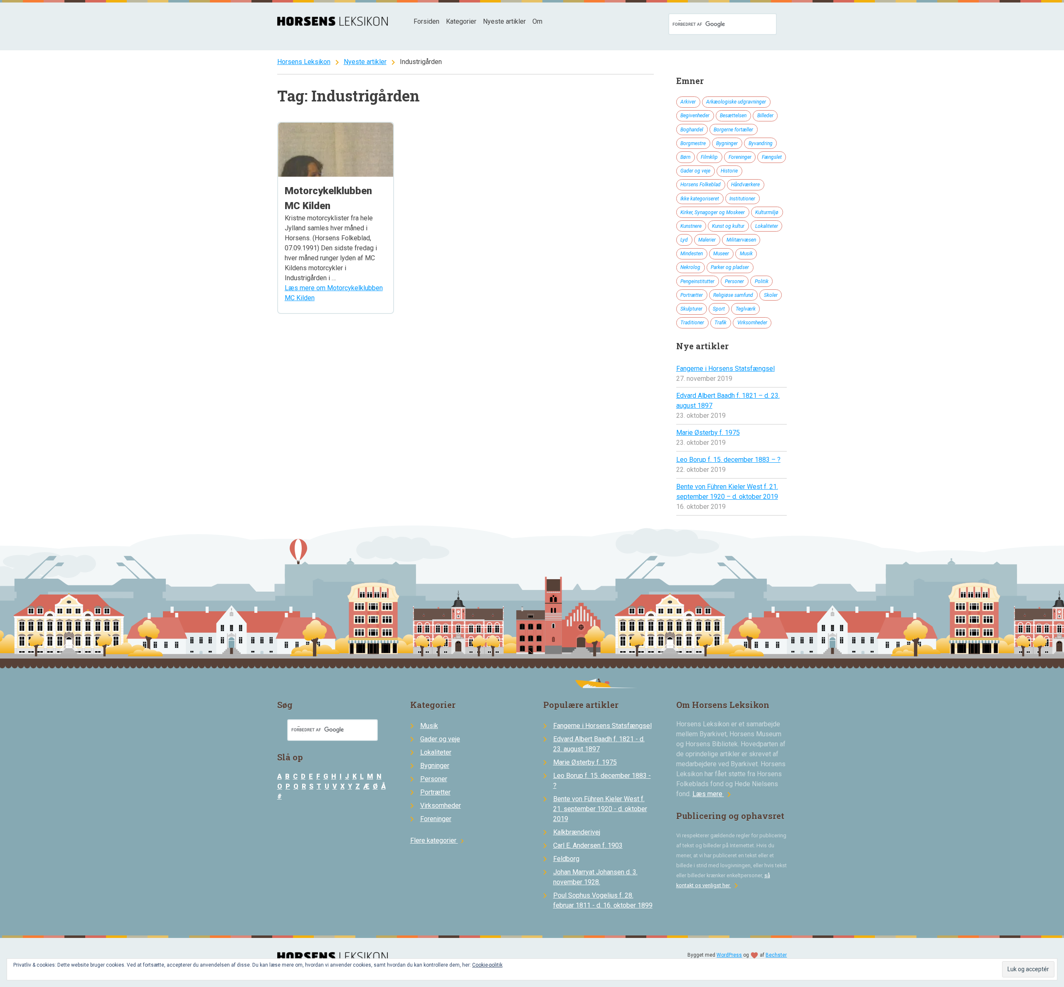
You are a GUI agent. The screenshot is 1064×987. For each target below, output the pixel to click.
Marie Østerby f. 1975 (708, 433)
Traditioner (692, 323)
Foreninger (740, 157)
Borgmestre (693, 143)
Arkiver (688, 102)
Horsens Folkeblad (700, 185)
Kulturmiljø (766, 212)
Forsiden (426, 21)
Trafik (720, 323)
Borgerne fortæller (733, 130)
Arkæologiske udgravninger (736, 102)
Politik (761, 281)
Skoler (771, 295)
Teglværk (746, 309)
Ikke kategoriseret (699, 199)
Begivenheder (694, 115)
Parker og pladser (730, 267)
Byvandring (761, 143)
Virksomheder (752, 323)
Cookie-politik (487, 965)
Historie (729, 171)
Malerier (707, 240)
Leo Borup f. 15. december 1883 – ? (728, 460)
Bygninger (727, 143)
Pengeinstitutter (697, 281)
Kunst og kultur (728, 226)
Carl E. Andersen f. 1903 (588, 845)
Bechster (776, 955)
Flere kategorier (438, 840)
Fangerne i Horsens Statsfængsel (725, 369)
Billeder (765, 115)
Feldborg (566, 859)
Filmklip (709, 157)
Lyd (684, 240)
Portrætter (691, 295)
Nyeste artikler (504, 21)
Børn (685, 157)
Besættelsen (733, 115)
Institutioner (742, 199)
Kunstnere (691, 226)
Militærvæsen (741, 240)
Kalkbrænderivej (576, 832)
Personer (734, 281)
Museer (721, 254)
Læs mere (713, 794)
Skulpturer (691, 309)
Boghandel (691, 130)
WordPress (729, 955)
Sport (719, 309)
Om (537, 21)
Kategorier (461, 21)
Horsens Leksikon (303, 62)
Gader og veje (695, 171)
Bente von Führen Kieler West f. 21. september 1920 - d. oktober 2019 (600, 809)
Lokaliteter (766, 226)
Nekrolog (690, 267)
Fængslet (772, 157)
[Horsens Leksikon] (332, 23)
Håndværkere (745, 185)
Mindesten (691, 254)
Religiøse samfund (733, 295)
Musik (746, 254)
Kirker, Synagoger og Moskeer (712, 212)
